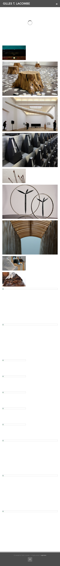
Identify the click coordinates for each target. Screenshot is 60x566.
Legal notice (43, 555)
